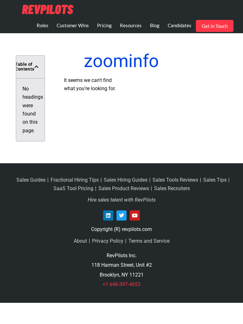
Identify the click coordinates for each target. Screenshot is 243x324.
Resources (131, 25)
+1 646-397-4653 (121, 284)
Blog (154, 25)
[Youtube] (135, 215)
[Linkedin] (108, 215)
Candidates (179, 25)
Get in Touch (214, 26)
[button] (36, 67)
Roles (42, 25)
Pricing (104, 25)
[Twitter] (121, 215)
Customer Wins (73, 25)
